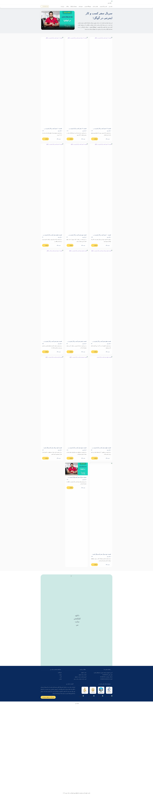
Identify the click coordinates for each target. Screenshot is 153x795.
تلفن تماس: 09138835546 (107, 674)
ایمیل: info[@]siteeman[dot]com (106, 678)
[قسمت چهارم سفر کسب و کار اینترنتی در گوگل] (101, 357)
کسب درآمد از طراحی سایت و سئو (80, 679)
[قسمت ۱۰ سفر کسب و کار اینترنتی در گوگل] (101, 144)
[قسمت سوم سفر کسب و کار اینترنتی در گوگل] (76, 357)
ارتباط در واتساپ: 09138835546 (106, 676)
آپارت (61, 676)
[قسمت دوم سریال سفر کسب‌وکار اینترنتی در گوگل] (101, 463)
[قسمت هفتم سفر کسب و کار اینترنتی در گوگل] (101, 250)
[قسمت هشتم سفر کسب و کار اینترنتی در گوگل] (52, 144)
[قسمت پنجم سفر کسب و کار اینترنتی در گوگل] (52, 250)
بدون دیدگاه (108, 138)
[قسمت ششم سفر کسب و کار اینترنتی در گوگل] (76, 250)
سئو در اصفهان (83, 672)
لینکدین (60, 679)
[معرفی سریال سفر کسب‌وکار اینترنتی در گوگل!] (76, 463)
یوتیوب (60, 674)
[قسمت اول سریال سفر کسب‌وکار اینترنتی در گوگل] (52, 357)
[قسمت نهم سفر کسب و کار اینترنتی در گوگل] (76, 144)
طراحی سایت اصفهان (82, 674)
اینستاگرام (60, 672)
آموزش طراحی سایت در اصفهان (80, 676)
